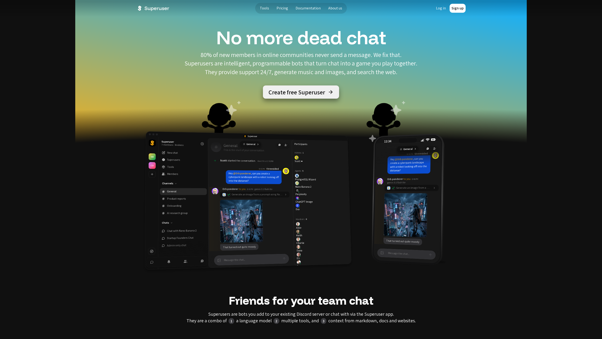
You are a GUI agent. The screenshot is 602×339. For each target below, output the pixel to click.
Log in (441, 8)
